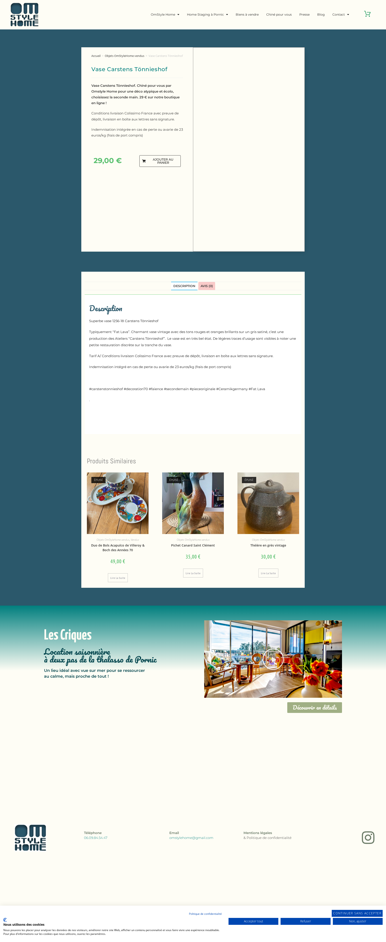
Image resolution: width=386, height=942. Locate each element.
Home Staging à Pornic (205, 14)
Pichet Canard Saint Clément (193, 545)
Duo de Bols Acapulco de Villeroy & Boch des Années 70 (118, 547)
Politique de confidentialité (205, 914)
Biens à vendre (247, 14)
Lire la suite (117, 578)
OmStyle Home (163, 14)
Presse (304, 14)
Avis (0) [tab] (207, 286)
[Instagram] (368, 837)
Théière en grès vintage (268, 545)
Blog (321, 14)
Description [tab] (184, 286)
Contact (338, 14)
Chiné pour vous (279, 14)
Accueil (96, 56)
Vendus (135, 540)
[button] (160, 161)
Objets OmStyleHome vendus (124, 56)
